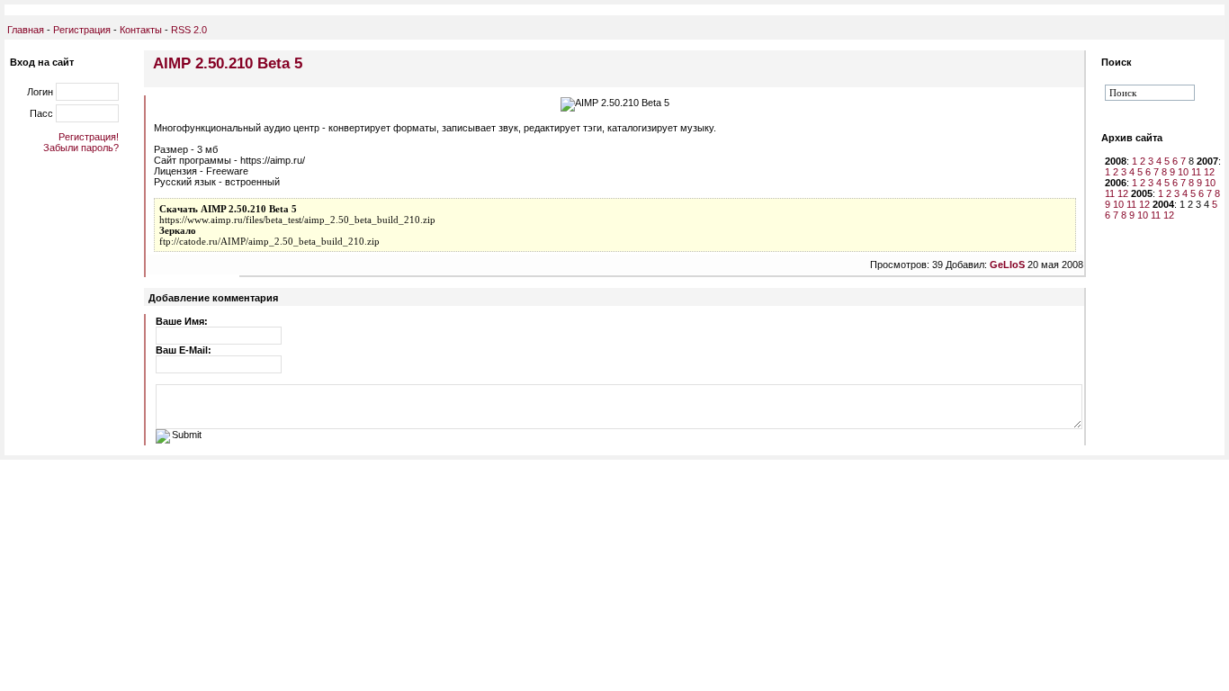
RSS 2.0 (189, 29)
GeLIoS (1007, 264)
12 (1209, 171)
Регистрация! (88, 136)
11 (1196, 171)
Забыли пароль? (81, 147)
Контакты (139, 29)
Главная (25, 29)
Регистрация (82, 29)
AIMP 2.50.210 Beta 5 (227, 63)
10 (1183, 171)
